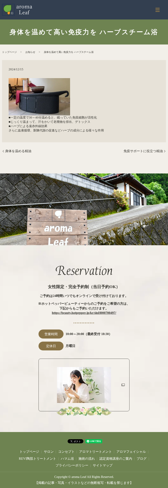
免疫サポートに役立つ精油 (143, 151)
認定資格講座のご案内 (115, 458)
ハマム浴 (67, 458)
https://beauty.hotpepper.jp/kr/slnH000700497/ (84, 313)
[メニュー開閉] (158, 10)
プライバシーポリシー (72, 465)
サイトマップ (102, 465)
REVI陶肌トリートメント (37, 458)
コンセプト (66, 451)
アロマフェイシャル (131, 451)
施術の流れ (86, 458)
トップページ (9, 52)
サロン (49, 451)
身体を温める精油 (18, 151)
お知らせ (30, 52)
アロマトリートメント (95, 451)
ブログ (141, 458)
